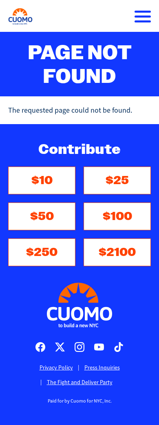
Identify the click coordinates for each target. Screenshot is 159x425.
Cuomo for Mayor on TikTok (118, 347)
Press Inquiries (102, 367)
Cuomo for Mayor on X (60, 347)
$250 (41, 252)
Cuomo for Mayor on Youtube (99, 347)
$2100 (117, 252)
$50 (42, 216)
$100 (117, 216)
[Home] (79, 305)
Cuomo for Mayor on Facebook (40, 347)
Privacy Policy (56, 367)
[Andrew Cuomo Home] (20, 16)
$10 (42, 180)
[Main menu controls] (142, 16)
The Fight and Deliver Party (80, 382)
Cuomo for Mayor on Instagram (79, 347)
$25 (117, 180)
